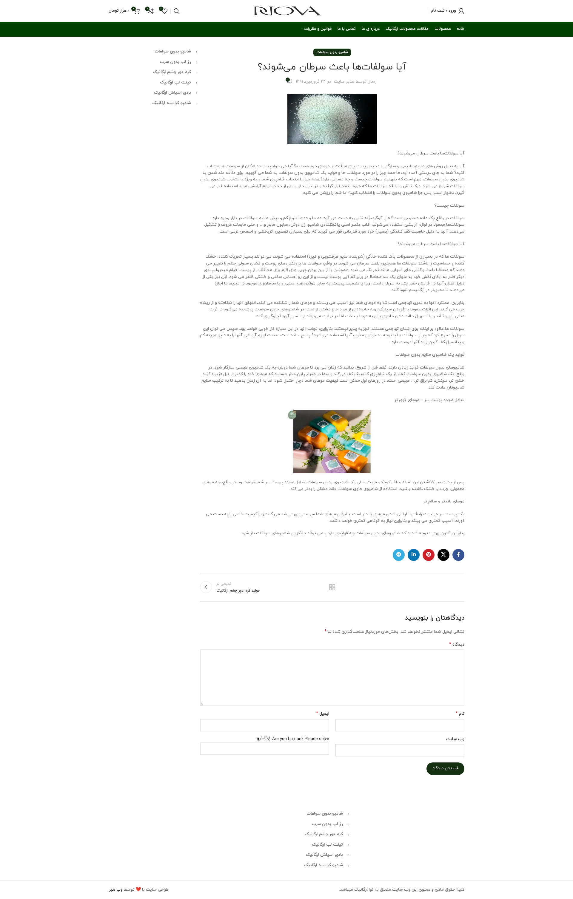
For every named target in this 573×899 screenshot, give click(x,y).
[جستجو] (177, 11)
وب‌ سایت (455, 739)
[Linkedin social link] (414, 555)
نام (460, 714)
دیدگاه (456, 644)
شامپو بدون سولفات (332, 52)
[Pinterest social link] (429, 555)
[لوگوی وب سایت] (286, 10)
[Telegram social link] (399, 555)
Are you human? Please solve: (299, 739)
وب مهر (116, 889)
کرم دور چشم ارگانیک (172, 72)
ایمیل (322, 714)
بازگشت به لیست (332, 587)
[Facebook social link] (458, 555)
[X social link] (443, 555)
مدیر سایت (344, 81)
